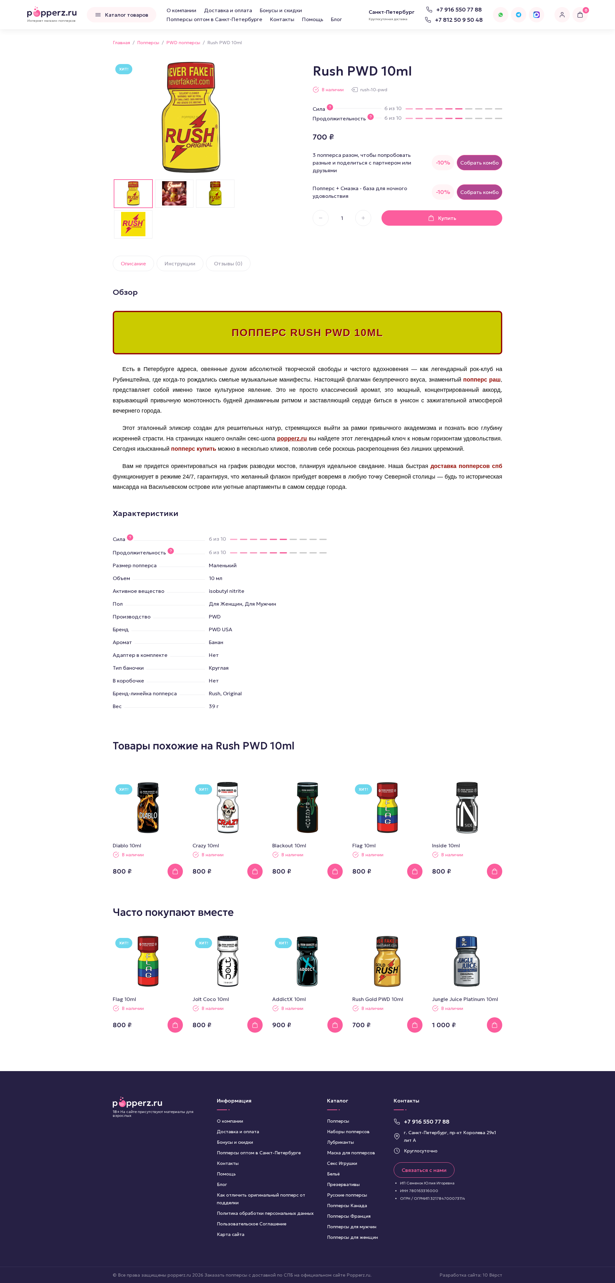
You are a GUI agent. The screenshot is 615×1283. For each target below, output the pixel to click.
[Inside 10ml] (467, 808)
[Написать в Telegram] (518, 14)
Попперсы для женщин (352, 1237)
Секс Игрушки (342, 1163)
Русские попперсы (347, 1195)
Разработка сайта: (470, 1275)
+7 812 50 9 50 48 (459, 19)
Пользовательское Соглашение (251, 1224)
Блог (336, 19)
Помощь (312, 19)
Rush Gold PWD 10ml (377, 999)
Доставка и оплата (228, 10)
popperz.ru (292, 438)
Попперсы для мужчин (351, 1227)
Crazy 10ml (206, 845)
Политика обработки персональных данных (265, 1213)
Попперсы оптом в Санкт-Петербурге (214, 19)
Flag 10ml (364, 845)
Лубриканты (340, 1142)
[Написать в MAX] (536, 14)
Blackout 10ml (289, 845)
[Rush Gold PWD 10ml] (387, 961)
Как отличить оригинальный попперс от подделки (261, 1199)
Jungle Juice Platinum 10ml (465, 999)
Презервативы (343, 1184)
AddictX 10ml (289, 999)
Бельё (333, 1174)
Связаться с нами (424, 1170)
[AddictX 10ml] (307, 961)
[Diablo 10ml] (148, 808)
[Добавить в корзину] (175, 871)
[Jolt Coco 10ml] (228, 961)
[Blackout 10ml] (307, 808)
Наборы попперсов (348, 1131)
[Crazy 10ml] (228, 808)
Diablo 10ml (127, 845)
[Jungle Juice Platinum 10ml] (467, 961)
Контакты (282, 19)
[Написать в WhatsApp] (500, 14)
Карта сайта (230, 1234)
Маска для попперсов (351, 1153)
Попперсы (338, 1121)
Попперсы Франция (349, 1216)
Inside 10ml (446, 845)
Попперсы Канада (347, 1205)
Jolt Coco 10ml (211, 999)
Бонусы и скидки (281, 10)
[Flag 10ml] (387, 808)
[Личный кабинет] (562, 14)
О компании (181, 10)
